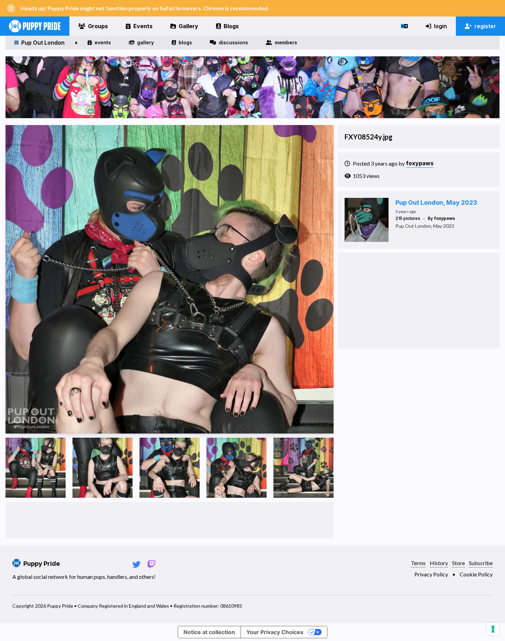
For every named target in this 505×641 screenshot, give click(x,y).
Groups (98, 26)
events (102, 42)
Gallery (188, 26)
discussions (233, 42)
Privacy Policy (431, 574)
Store (458, 563)
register (485, 26)
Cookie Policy (476, 574)
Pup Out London (43, 42)
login (440, 26)
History (439, 563)
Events (143, 26)
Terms (418, 563)
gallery (145, 42)
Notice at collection (209, 632)
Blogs (231, 26)
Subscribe (481, 563)
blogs (185, 42)
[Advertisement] (169, 520)
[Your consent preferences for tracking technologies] (493, 629)
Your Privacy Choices (274, 632)
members (286, 42)
